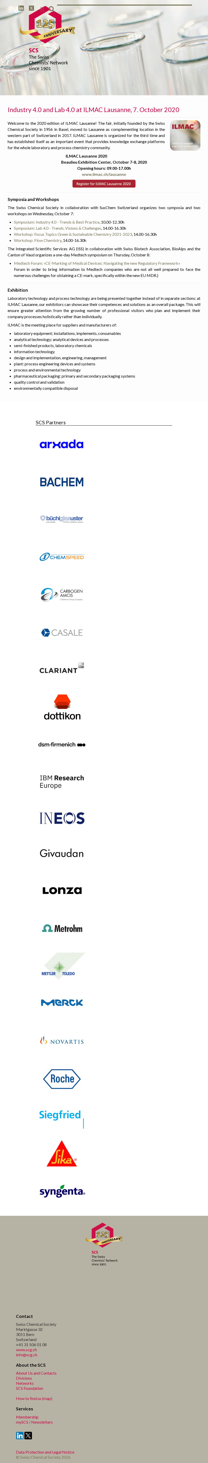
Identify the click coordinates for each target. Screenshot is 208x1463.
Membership (27, 1416)
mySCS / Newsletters (34, 1422)
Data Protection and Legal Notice (45, 1452)
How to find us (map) (34, 1398)
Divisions (24, 1378)
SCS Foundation (29, 1388)
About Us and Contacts (36, 1373)
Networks (25, 1383)
